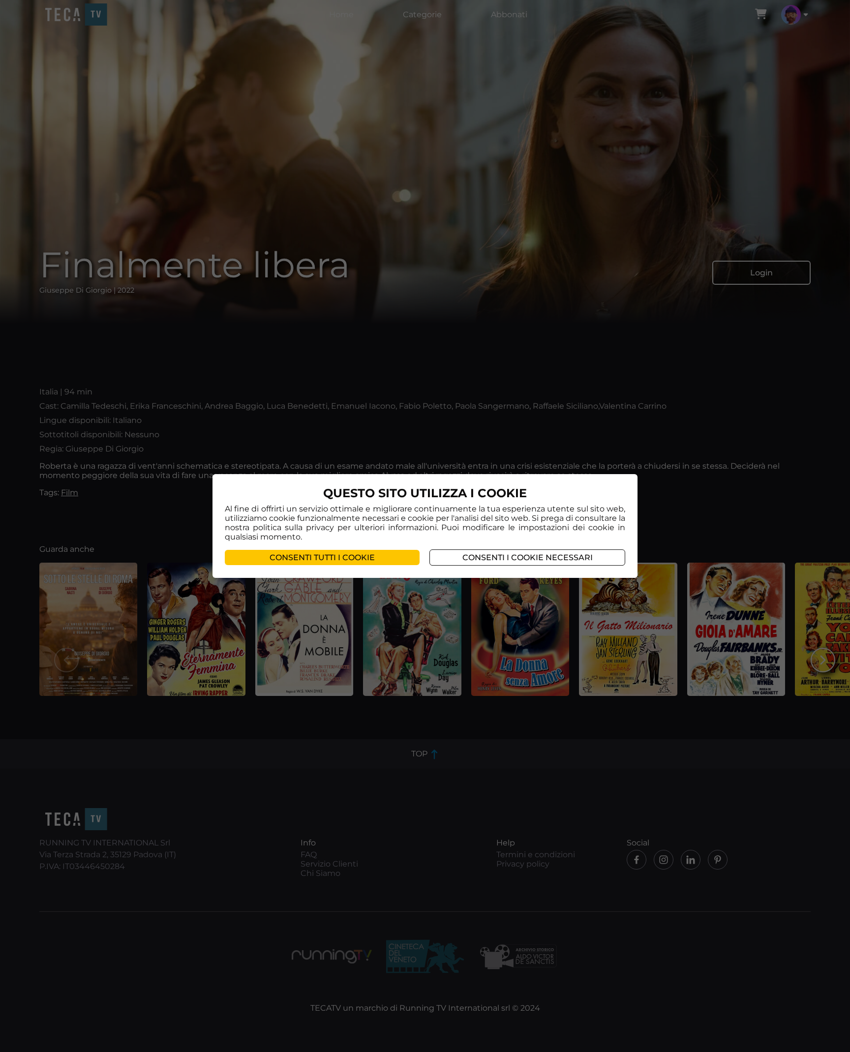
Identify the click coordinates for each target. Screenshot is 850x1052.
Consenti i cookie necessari (527, 557)
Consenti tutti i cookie (322, 557)
